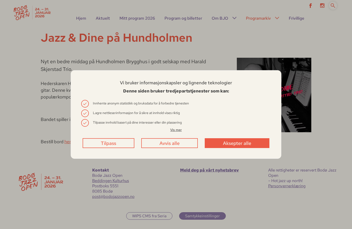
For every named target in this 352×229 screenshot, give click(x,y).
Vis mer (176, 130)
